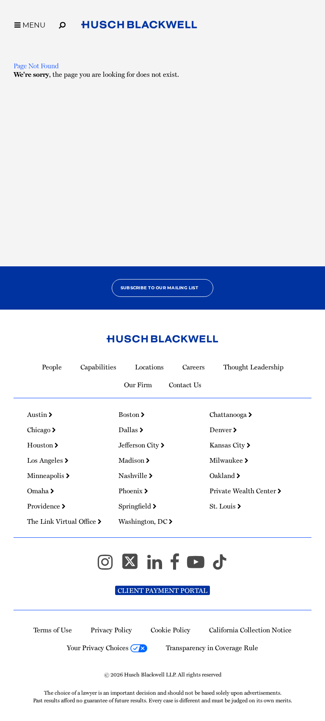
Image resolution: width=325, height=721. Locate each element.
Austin (38, 414)
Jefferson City (139, 445)
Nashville (133, 475)
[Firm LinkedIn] (158, 566)
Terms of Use (52, 629)
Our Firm (138, 384)
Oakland (223, 475)
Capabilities (98, 367)
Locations (149, 367)
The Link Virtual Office (62, 521)
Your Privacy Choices (98, 647)
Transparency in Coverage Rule (212, 647)
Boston (129, 414)
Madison (132, 460)
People (52, 367)
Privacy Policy (111, 629)
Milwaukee (227, 460)
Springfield (135, 506)
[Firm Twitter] (133, 566)
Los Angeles (46, 460)
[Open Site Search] (62, 24)
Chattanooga (228, 414)
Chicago (39, 429)
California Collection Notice (250, 629)
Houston (41, 445)
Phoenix (131, 490)
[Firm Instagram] (109, 566)
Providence (44, 506)
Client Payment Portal (162, 590)
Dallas (129, 429)
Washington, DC (143, 521)
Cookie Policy (170, 629)
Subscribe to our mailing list (159, 288)
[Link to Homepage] (139, 26)
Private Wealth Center (243, 490)
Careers (193, 367)
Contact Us (185, 384)
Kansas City (228, 445)
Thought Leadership (253, 367)
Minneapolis (46, 475)
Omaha (38, 490)
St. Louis (223, 506)
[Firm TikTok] (219, 566)
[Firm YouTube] (199, 566)
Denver (221, 429)
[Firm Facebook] (178, 566)
